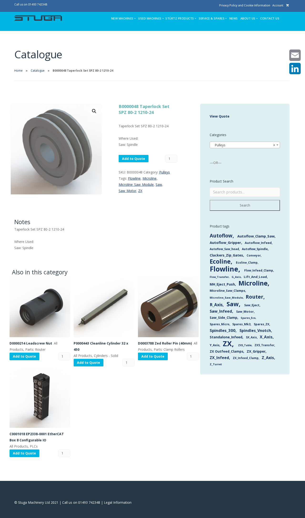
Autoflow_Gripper (225, 242)
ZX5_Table (245, 345)
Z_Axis (268, 357)
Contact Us (269, 18)
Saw (159, 184)
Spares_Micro (219, 324)
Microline (149, 178)
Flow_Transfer (219, 277)
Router (254, 296)
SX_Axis (251, 337)
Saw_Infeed (221, 311)
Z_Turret (216, 364)
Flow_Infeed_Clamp (258, 270)
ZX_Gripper (256, 351)
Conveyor (254, 255)
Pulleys (164, 172)
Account (277, 5)
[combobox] (245, 145)
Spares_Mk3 (241, 324)
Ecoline (220, 261)
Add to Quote (133, 158)
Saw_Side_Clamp (223, 317)
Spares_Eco (248, 318)
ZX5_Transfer (264, 345)
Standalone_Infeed (226, 337)
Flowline (134, 178)
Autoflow (221, 235)
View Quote (219, 116)
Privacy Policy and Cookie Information (244, 5)
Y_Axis (214, 345)
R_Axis (216, 304)
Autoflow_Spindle (255, 249)
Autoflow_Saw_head (224, 249)
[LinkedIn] (295, 68)
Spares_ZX (261, 324)
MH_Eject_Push (222, 284)
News (233, 18)
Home (18, 71)
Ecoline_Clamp (247, 262)
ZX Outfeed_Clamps (226, 351)
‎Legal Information (118, 502)
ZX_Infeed (219, 357)
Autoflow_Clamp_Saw (255, 236)
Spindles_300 (222, 330)
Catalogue (38, 71)
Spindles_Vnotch (255, 330)
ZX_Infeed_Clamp (246, 358)
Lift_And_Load (255, 277)
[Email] (295, 55)
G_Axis (236, 277)
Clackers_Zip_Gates (226, 255)
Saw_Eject (251, 305)
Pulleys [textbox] (243, 145)
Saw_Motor (127, 190)
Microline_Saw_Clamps (227, 290)
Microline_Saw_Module (136, 184)
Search (245, 205)
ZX (140, 190)
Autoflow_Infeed (258, 243)
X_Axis (266, 337)
